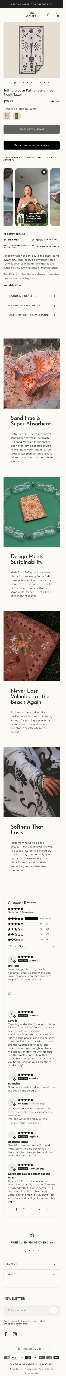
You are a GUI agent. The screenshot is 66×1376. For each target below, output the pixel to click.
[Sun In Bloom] (16, 116)
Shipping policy (32, 1373)
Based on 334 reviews (21, 912)
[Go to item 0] (15, 83)
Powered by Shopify (42, 1364)
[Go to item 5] (32, 83)
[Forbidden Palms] (7, 116)
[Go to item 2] (19, 83)
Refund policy (16, 1369)
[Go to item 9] (48, 83)
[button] (15, 918)
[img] (25, 956)
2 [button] (24, 1209)
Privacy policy (31, 1369)
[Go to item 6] (36, 83)
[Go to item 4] (27, 83)
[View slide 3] (34, 1251)
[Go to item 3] (23, 83)
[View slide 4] (38, 1251)
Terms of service (46, 1369)
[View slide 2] (29, 1251)
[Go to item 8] (44, 83)
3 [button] (31, 1209)
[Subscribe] (53, 1310)
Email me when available (31, 145)
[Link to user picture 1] (9, 993)
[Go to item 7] (40, 83)
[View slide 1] (25, 1251)
